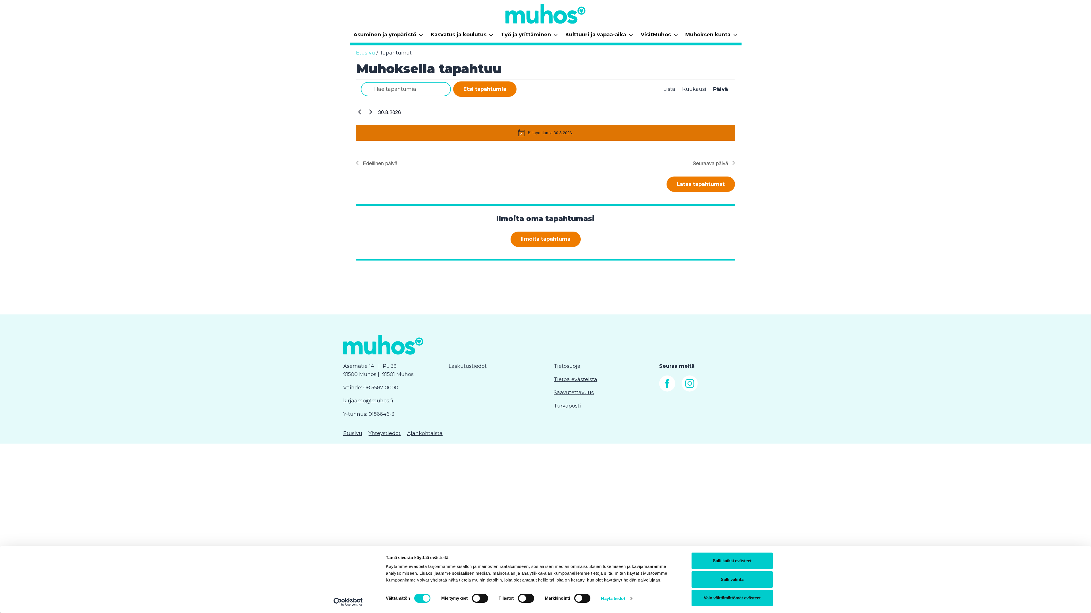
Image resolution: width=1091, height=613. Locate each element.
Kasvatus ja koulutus (462, 36)
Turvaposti (567, 406)
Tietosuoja (567, 366)
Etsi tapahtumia (484, 89)
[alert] (545, 133)
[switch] (480, 598)
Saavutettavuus (574, 392)
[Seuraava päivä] (370, 112)
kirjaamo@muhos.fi (368, 401)
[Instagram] (690, 390)
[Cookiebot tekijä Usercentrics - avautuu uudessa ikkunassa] (348, 602)
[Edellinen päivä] (359, 112)
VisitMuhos (659, 36)
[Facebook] (667, 390)
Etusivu (365, 53)
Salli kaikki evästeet (732, 560)
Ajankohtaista (425, 433)
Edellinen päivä (380, 163)
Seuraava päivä (710, 163)
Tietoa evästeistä (575, 379)
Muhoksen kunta (711, 36)
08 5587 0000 (380, 388)
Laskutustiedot (468, 366)
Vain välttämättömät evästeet (732, 597)
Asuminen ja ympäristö (388, 36)
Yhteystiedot (384, 433)
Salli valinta (732, 579)
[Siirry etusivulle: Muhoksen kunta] (545, 13)
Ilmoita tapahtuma (546, 239)
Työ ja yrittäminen (529, 36)
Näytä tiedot (613, 598)
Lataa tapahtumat (701, 184)
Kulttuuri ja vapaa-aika (599, 36)
